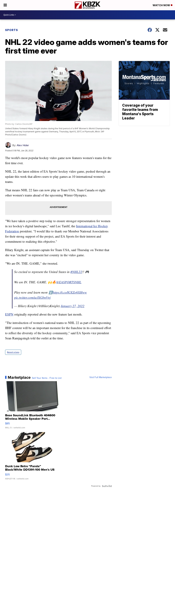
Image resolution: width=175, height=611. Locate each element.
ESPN (9, 314)
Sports (11, 30)
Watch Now (162, 5)
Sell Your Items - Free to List (47, 378)
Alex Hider (23, 145)
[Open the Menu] (5, 5)
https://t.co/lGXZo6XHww (70, 292)
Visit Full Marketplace (100, 377)
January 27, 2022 (72, 306)
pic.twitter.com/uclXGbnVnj (32, 297)
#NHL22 (76, 272)
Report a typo (13, 352)
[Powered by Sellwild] (107, 486)
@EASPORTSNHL (68, 282)
